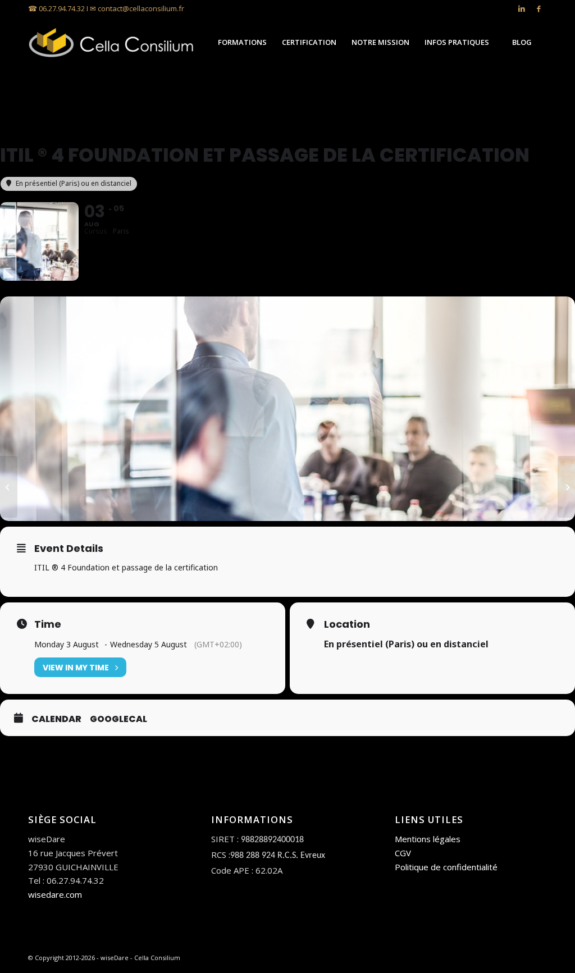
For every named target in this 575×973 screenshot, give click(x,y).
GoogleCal (118, 719)
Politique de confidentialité (446, 866)
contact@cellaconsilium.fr (141, 8)
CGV (403, 852)
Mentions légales (427, 838)
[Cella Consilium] (112, 42)
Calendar (56, 719)
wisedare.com (55, 894)
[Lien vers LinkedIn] (521, 8)
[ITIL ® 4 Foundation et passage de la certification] (8, 487)
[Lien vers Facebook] (538, 8)
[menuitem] (242, 42)
